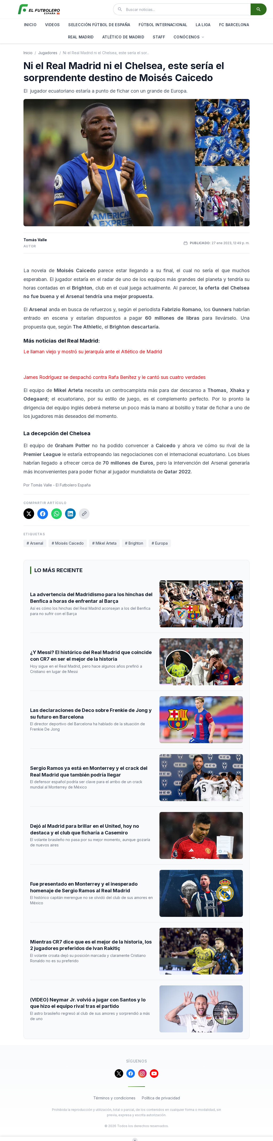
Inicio (28, 52)
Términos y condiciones (114, 1098)
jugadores (47, 52)
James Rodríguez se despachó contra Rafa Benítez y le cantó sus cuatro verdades (114, 377)
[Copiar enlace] (84, 513)
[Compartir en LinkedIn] (70, 513)
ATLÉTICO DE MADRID (123, 37)
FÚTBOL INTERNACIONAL (163, 24)
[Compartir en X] (28, 513)
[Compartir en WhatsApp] (56, 513)
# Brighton (134, 543)
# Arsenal (35, 543)
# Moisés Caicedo (68, 543)
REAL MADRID (81, 37)
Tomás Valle (35, 239)
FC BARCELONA (234, 24)
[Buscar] (259, 9)
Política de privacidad (161, 1098)
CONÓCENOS (187, 37)
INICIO (30, 24)
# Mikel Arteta (104, 543)
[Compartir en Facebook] (42, 513)
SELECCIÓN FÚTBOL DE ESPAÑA (99, 24)
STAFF (159, 37)
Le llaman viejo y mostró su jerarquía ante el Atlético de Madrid (92, 351)
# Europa (160, 543)
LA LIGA (203, 24)
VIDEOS (52, 24)
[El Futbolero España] (38, 9)
